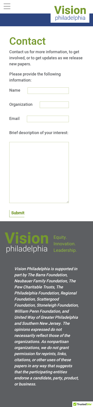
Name (14, 90)
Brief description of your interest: (38, 133)
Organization (21, 104)
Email (14, 119)
